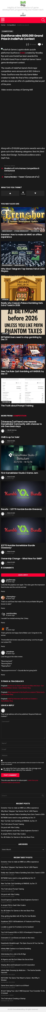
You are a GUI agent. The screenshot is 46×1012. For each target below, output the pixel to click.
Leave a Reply (23, 575)
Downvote (35, 193)
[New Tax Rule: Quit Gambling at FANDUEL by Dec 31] (23, 356)
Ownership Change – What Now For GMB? (21, 558)
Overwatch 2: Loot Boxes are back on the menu (17, 938)
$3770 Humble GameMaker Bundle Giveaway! (18, 546)
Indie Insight (7, 231)
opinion (5, 299)
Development (7, 265)
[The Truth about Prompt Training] (23, 390)
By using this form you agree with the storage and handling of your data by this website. (22, 769)
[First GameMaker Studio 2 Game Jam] (23, 457)
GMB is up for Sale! (10, 437)
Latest (23, 15)
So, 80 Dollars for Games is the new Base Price (17, 837)
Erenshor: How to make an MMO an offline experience (21, 235)
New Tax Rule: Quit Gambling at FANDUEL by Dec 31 (22, 372)
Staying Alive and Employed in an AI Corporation (18, 965)
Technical (35, 231)
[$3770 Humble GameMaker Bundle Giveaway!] (23, 530)
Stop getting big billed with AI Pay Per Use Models (18, 916)
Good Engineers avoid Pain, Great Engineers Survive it (19, 831)
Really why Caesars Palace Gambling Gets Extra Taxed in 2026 (22, 304)
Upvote (10, 193)
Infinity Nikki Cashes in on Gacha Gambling (16, 949)
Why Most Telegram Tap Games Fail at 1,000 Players (23, 270)
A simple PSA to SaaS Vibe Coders (13, 834)
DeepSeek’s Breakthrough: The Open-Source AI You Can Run (22, 943)
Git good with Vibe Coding (10, 827)
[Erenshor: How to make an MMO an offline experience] (23, 219)
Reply (3, 591)
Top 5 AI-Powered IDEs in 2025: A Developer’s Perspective (21, 932)
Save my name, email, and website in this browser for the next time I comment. (22, 763)
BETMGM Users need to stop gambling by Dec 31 (21, 338)
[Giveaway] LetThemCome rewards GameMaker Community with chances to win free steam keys (21, 424)
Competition (19, 415)
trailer (22, 53)
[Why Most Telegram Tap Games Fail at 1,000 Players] (23, 253)
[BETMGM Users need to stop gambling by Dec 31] (23, 322)
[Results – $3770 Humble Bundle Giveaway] (23, 494)
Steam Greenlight (21, 231)
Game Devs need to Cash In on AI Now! (15, 985)
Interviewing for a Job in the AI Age (13, 954)
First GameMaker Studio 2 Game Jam (19, 472)
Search (43, 796)
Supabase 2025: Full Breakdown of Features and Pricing (20, 921)
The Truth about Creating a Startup (13, 999)
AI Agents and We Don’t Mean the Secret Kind (17, 959)
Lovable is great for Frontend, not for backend (17, 927)
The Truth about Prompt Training (17, 405)
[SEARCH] (43, 20)
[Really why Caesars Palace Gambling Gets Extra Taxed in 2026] (23, 288)
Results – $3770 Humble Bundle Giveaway (21, 509)
